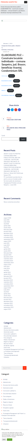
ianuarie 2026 (7, 231)
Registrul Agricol (9, 342)
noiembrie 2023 (8, 282)
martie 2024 (7, 274)
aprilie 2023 (7, 294)
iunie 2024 (7, 268)
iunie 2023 (7, 290)
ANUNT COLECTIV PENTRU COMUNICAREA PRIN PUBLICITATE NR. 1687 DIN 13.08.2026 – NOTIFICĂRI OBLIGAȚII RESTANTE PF (12, 157)
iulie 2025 (6, 243)
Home (2, 7)
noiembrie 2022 (8, 303)
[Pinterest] (15, 109)
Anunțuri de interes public (12, 7)
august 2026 (7, 218)
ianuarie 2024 (7, 278)
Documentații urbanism (10, 336)
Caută (3, 135)
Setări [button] (4, 439)
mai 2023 (6, 292)
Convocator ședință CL (10, 334)
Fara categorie (8, 338)
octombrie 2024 (8, 261)
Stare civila (7, 347)
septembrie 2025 (9, 239)
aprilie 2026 (7, 226)
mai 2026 (6, 224)
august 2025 (7, 241)
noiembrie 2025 (8, 235)
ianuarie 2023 (7, 299)
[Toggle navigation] (25, 2)
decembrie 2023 (8, 280)
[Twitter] (12, 109)
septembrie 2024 (9, 263)
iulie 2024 (6, 266)
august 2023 (7, 288)
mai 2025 (6, 247)
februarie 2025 (8, 253)
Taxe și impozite (8, 353)
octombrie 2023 (8, 284)
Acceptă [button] (9, 439)
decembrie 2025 (8, 233)
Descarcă (11, 76)
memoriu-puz (4, 76)
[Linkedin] (19, 109)
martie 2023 (7, 296)
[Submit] (25, 368)
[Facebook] (8, 109)
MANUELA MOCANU (7, 50)
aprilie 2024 (7, 272)
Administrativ (7, 328)
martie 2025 (7, 251)
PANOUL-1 (3, 90)
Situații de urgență (9, 345)
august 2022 (7, 309)
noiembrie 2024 (8, 259)
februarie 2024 (8, 276)
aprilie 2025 (7, 249)
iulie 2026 (6, 220)
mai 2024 (6, 270)
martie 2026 (7, 228)
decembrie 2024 (8, 257)
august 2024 (7, 264)
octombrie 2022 (8, 305)
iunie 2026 (7, 222)
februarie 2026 (8, 230)
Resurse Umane (8, 344)
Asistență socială (8, 332)
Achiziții (6, 326)
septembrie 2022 (9, 307)
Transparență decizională (11, 355)
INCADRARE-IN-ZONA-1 (6, 80)
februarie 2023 (8, 297)
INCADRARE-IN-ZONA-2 (6, 85)
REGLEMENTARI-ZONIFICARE (7, 95)
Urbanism (17, 46)
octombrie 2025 (8, 237)
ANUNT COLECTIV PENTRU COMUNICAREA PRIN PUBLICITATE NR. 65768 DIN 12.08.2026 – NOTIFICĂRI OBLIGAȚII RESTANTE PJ (12, 167)
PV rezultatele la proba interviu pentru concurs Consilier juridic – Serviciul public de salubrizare (13, 179)
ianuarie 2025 (7, 255)
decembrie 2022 (8, 301)
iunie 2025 (7, 245)
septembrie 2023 (9, 286)
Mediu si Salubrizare (9, 340)
